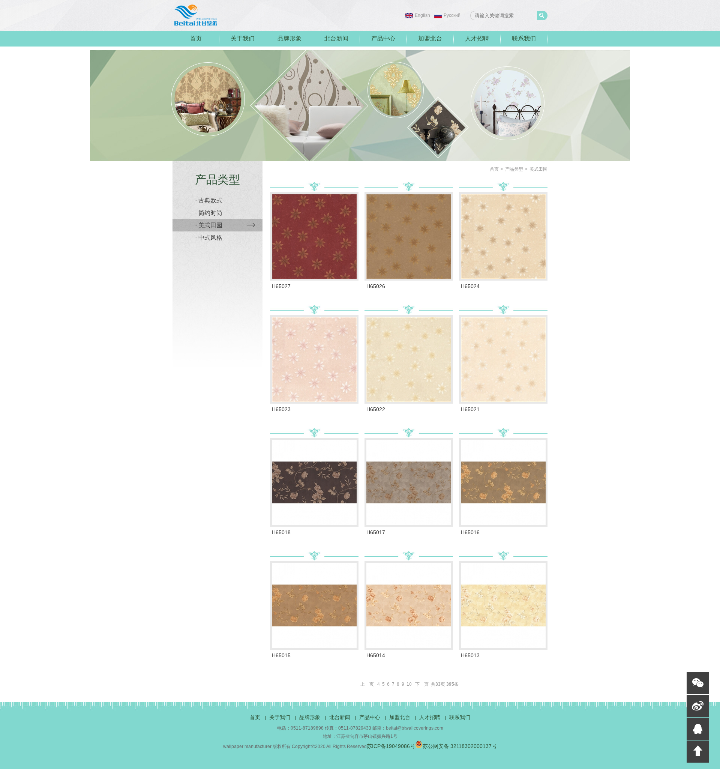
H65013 (470, 655)
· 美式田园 (208, 225)
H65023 (281, 409)
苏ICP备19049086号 (391, 746)
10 (409, 684)
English (422, 15)
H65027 (281, 286)
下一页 (422, 684)
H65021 (470, 409)
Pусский (452, 15)
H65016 (470, 532)
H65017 (375, 532)
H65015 (281, 655)
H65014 (375, 655)
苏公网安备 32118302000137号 (460, 746)
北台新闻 (336, 38)
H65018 (281, 532)
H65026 (375, 286)
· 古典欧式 (208, 200)
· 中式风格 (208, 237)
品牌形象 (290, 38)
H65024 (470, 286)
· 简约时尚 (208, 213)
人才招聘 (477, 38)
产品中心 (383, 38)
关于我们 (243, 38)
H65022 (375, 409)
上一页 (367, 684)
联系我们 (524, 38)
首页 (196, 38)
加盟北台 (430, 38)
